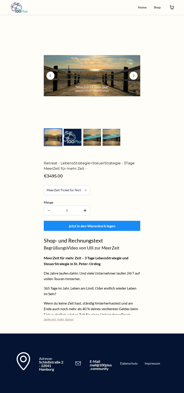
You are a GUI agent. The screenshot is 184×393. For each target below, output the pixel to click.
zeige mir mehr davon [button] (59, 319)
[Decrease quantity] (49, 210)
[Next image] (133, 76)
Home (142, 7)
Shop (157, 7)
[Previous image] (50, 76)
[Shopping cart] (172, 7)
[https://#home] (19, 7)
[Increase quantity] (85, 210)
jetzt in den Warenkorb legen (92, 226)
